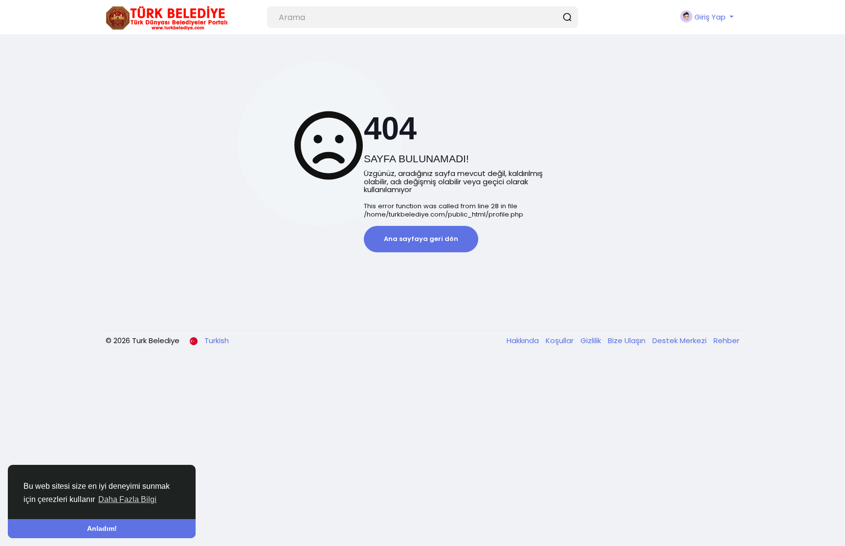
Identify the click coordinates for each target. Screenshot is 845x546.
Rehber (726, 340)
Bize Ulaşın (627, 340)
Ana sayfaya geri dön (421, 238)
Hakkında (524, 340)
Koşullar (561, 340)
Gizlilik (591, 340)
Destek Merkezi (680, 340)
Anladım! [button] (102, 528)
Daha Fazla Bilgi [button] (127, 499)
